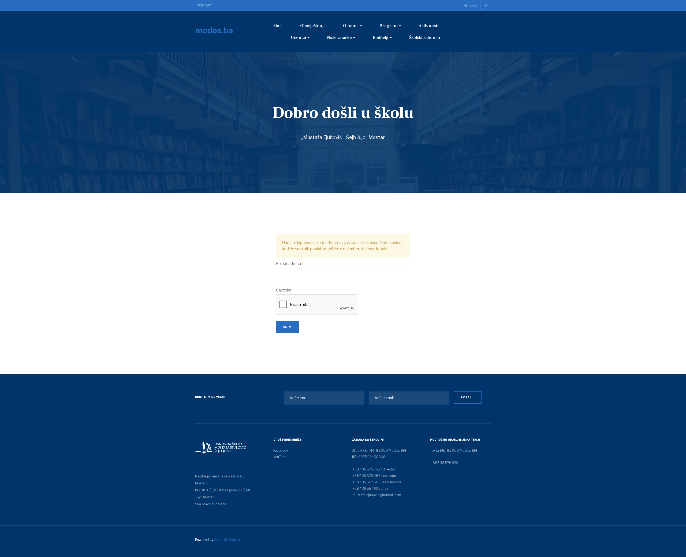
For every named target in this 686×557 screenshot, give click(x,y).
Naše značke (339, 37)
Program (388, 25)
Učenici (298, 37)
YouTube (279, 457)
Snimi (288, 327)
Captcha (285, 290)
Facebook (280, 450)
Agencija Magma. (227, 540)
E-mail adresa (289, 263)
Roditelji (380, 37)
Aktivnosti (428, 25)
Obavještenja (313, 25)
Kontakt (205, 5)
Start (278, 25)
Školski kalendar (425, 37)
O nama (351, 25)
